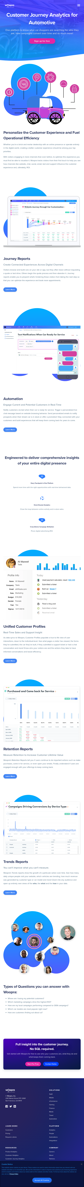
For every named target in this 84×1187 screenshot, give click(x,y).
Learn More (10, 289)
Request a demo (11, 1137)
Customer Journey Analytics (14, 1159)
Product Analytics (11, 1152)
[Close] (81, 1164)
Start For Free (33, 1064)
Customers (9, 1130)
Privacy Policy (14, 1174)
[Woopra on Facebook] (6, 1106)
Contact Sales (51, 1064)
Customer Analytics (11, 1155)
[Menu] (79, 5)
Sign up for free (42, 41)
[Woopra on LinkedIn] (15, 1106)
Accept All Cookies (42, 1180)
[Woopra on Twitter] (11, 1106)
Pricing (7, 1133)
